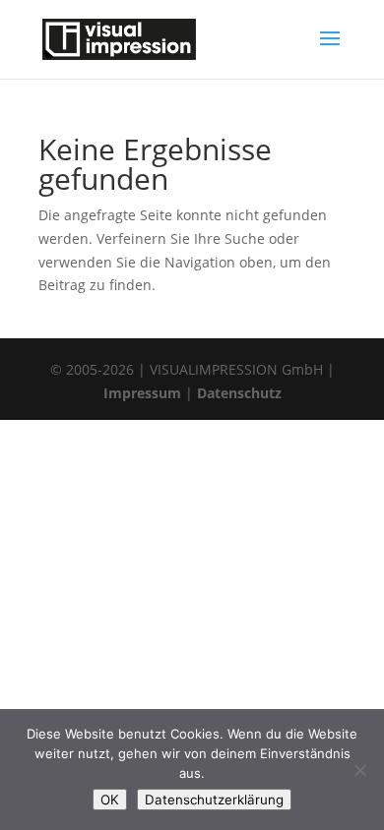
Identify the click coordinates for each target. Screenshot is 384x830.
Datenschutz (239, 393)
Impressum (142, 393)
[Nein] (359, 770)
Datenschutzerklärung (214, 799)
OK (109, 799)
